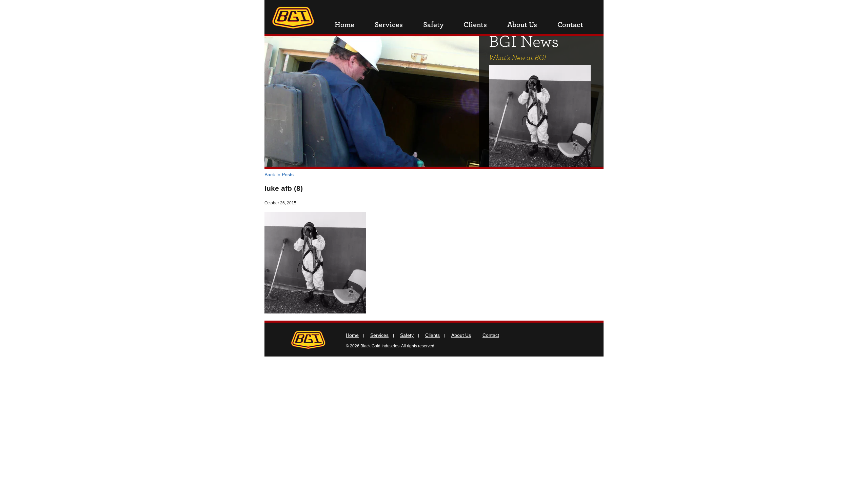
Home (344, 24)
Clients (475, 24)
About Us (522, 24)
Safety (433, 24)
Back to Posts (279, 174)
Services (389, 24)
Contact (570, 24)
